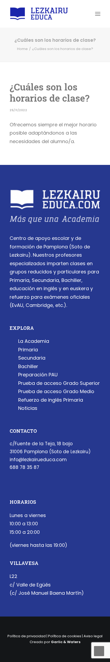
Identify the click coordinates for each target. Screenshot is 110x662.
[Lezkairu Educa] (39, 13)
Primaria (28, 349)
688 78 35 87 (24, 467)
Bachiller (28, 366)
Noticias (27, 408)
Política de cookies (64, 636)
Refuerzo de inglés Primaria (50, 400)
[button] (97, 14)
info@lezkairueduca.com (38, 459)
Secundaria (31, 358)
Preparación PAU (38, 374)
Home (22, 48)
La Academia (33, 341)
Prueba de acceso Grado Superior (59, 383)
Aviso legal (93, 636)
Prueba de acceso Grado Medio (56, 391)
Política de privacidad (26, 636)
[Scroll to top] (99, 650)
